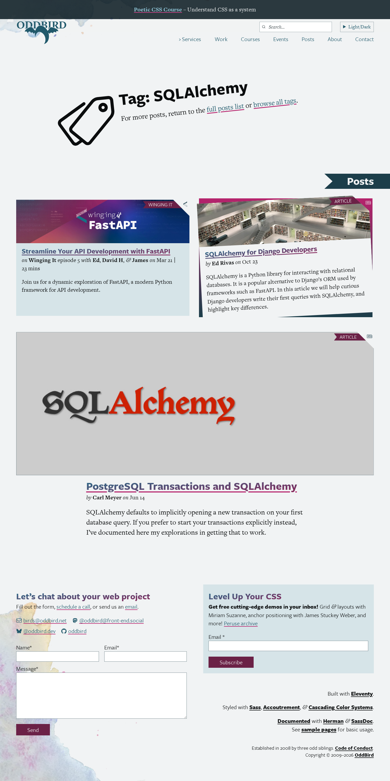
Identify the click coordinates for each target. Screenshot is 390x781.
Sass (255, 707)
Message (37, 669)
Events (280, 39)
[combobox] (295, 27)
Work (221, 39)
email (131, 606)
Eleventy (362, 693)
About (335, 39)
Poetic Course (158, 9)
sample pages (318, 729)
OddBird (364, 754)
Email (121, 647)
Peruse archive (241, 623)
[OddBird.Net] (41, 32)
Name (33, 647)
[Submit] (264, 26)
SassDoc (362, 721)
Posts (308, 39)
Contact (364, 39)
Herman (333, 721)
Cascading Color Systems (341, 707)
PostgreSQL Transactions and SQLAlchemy (191, 485)
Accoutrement (281, 707)
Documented (294, 721)
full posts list (225, 108)
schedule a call (73, 606)
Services (191, 39)
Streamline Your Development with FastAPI (96, 251)
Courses (250, 39)
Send (33, 730)
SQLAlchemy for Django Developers (261, 251)
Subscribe (231, 662)
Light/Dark (359, 26)
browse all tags (275, 102)
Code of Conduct (354, 747)
